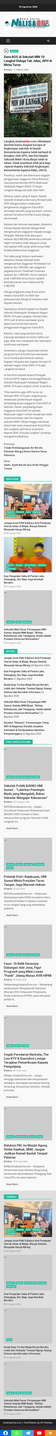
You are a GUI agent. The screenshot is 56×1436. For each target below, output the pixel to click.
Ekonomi (20, 512)
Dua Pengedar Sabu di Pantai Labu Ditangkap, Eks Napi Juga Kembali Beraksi (28, 554)
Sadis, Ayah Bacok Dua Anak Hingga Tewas (26, 464)
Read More (12, 828)
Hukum (19, 565)
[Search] (48, 41)
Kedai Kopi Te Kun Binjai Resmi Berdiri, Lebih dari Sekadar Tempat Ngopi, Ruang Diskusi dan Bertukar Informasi (27, 688)
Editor (9, 69)
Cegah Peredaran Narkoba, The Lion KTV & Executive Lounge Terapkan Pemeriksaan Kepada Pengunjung (28, 1032)
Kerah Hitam (30, 565)
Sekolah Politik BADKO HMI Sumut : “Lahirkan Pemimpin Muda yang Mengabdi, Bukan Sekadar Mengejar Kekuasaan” (28, 764)
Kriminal (42, 565)
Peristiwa (11, 515)
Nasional (37, 512)
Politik (36, 777)
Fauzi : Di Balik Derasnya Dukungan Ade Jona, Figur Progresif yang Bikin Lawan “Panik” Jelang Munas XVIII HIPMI (28, 942)
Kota (28, 512)
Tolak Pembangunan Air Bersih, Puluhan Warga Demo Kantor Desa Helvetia (25, 449)
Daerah (14, 51)
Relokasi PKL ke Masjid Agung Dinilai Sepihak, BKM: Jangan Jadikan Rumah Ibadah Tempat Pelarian (28, 1123)
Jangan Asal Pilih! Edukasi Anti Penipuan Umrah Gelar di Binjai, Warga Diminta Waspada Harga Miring (28, 501)
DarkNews (30, 1422)
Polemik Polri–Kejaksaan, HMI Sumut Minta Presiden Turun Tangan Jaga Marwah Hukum (28, 855)
